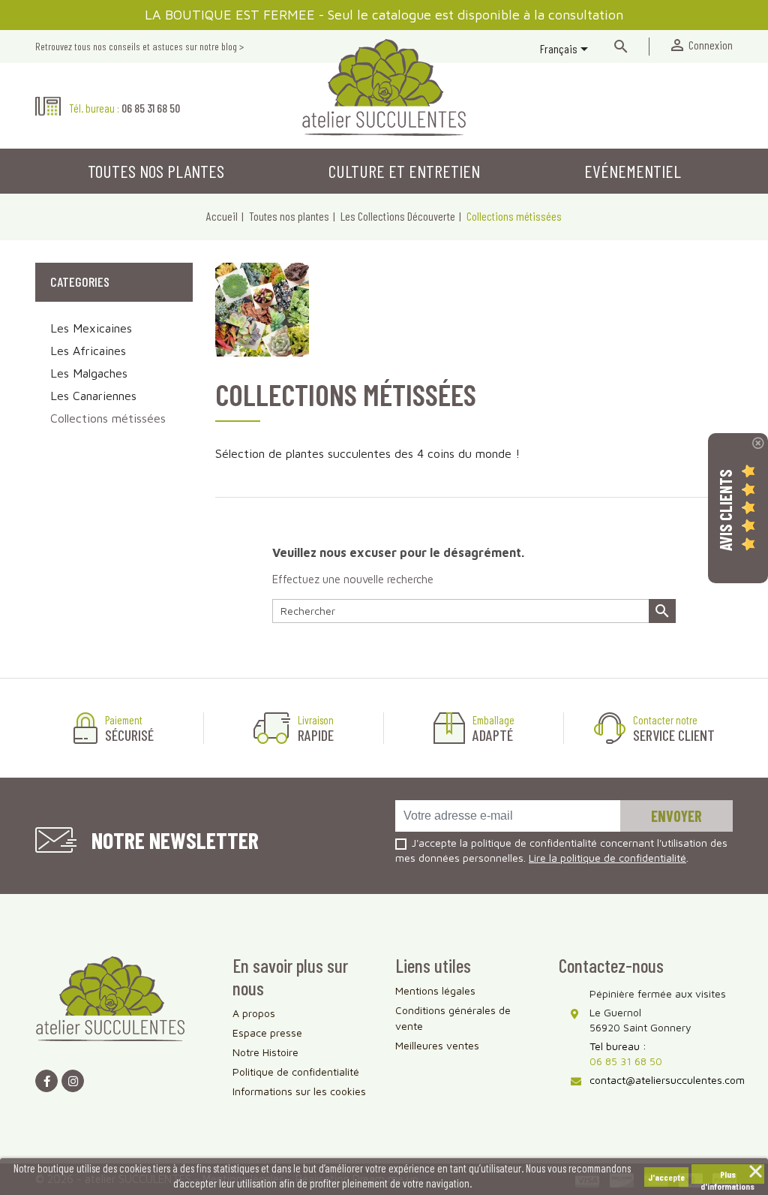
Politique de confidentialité (295, 1071)
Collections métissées (108, 418)
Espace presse (267, 1032)
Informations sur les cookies (299, 1091)
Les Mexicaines (91, 328)
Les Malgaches (89, 373)
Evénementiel (632, 171)
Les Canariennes (93, 395)
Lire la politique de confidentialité (607, 857)
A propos (253, 1013)
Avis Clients (725, 510)
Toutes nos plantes (156, 171)
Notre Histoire (265, 1052)
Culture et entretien (404, 171)
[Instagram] (73, 1081)
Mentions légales (435, 990)
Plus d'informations (727, 1176)
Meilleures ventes (437, 1045)
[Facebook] (46, 1081)
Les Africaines (88, 350)
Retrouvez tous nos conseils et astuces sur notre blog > (139, 46)
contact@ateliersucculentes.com (667, 1079)
